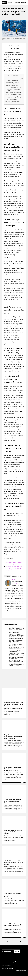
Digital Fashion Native (21, 970)
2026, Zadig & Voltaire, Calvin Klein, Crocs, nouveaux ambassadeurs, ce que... (13, 769)
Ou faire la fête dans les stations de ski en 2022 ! (12, 81)
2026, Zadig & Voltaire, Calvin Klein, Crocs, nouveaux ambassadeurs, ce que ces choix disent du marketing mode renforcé (16, 642)
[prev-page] (8, 941)
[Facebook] (14, 672)
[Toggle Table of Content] (20, 78)
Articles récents (16, 576)
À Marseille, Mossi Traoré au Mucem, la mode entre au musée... (12, 895)
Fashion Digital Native (17, 583)
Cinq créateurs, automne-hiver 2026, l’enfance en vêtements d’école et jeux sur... (13, 736)
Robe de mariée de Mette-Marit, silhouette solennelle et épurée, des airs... (13, 704)
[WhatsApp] (14, 683)
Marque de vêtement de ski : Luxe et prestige (14, 563)
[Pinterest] (14, 679)
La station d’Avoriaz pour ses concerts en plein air (13, 98)
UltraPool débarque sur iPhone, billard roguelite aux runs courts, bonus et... (14, 862)
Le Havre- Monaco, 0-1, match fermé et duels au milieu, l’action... (13, 801)
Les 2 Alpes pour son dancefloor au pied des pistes (14, 91)
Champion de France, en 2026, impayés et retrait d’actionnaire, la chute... (13, 832)
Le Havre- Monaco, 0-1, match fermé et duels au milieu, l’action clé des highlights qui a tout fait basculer (16, 649)
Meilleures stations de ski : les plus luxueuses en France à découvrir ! (14, 568)
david (17, 46)
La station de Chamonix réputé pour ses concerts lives (14, 84)
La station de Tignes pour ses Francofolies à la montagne (13, 88)
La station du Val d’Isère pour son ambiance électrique (13, 95)
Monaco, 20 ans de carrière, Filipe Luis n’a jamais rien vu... (13, 925)
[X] (14, 676)
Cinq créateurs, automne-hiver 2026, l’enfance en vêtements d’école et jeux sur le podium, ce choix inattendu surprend (16, 636)
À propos (7, 576)
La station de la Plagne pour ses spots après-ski (13, 102)
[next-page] (20, 941)
